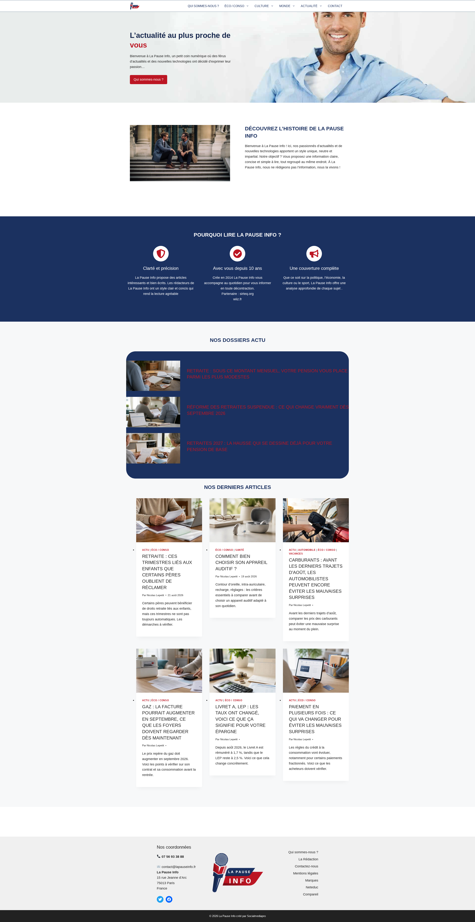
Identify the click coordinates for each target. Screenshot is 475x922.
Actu (145, 550)
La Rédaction (308, 859)
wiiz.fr (237, 299)
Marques (311, 880)
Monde (284, 6)
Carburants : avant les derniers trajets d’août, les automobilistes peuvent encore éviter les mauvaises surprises (316, 578)
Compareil (310, 894)
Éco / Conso (234, 6)
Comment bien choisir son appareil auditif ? (241, 562)
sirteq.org (247, 294)
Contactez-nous (306, 866)
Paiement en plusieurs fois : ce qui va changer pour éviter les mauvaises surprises (315, 719)
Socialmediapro (256, 916)
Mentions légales (305, 873)
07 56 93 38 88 (173, 856)
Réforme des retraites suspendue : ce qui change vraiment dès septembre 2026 (268, 410)
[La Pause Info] (135, 6)
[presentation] (169, 520)
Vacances (296, 553)
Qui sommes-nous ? (203, 6)
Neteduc (312, 887)
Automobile (306, 550)
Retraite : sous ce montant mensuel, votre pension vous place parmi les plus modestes (267, 374)
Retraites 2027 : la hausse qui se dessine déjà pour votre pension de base (259, 446)
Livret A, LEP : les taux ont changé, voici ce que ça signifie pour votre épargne (240, 719)
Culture (262, 6)
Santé (239, 550)
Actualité (309, 6)
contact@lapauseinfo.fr (179, 867)
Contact (335, 6)
